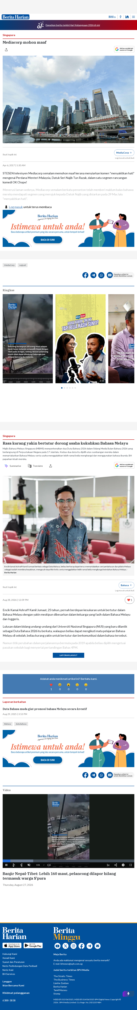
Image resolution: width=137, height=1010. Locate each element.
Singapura (9, 35)
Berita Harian (60, 986)
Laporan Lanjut (68, 655)
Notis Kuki (8, 969)
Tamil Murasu (60, 990)
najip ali (22, 265)
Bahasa (7, 724)
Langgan (7, 981)
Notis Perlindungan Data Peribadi (20, 965)
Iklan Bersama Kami (13, 985)
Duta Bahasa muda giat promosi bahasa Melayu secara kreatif (45, 709)
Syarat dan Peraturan (14, 961)
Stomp (56, 993)
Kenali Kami (9, 957)
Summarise (16, 465)
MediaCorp (9, 265)
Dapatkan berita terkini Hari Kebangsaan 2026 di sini (73, 25)
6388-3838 (9, 1000)
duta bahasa (21, 724)
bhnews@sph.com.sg (71, 963)
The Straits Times (62, 976)
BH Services (9, 973)
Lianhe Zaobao (61, 983)
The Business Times (64, 979)
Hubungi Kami (10, 953)
